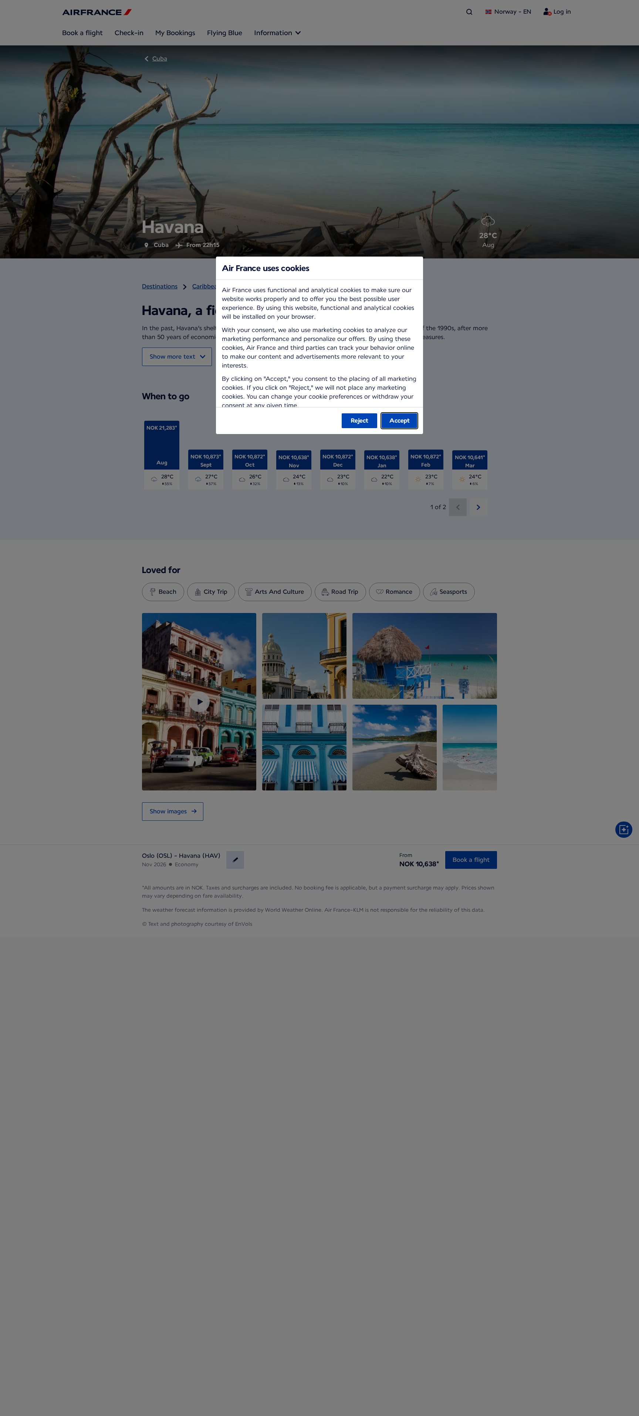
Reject (359, 420)
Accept (399, 420)
